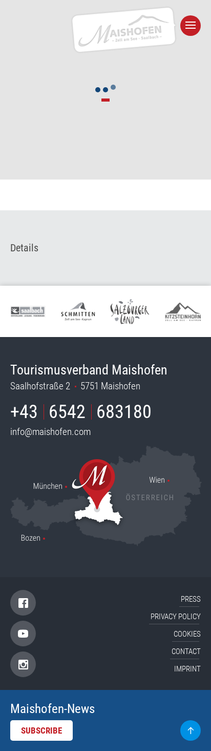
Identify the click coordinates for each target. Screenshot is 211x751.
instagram (23, 664)
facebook (23, 603)
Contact (186, 651)
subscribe (41, 730)
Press (191, 599)
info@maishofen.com (50, 432)
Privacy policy (176, 616)
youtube (23, 633)
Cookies (187, 634)
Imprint (187, 669)
